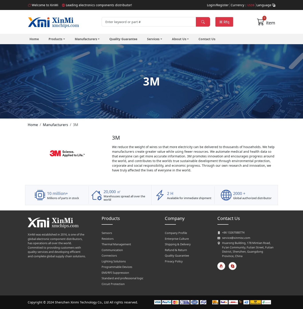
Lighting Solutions (114, 261)
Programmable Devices (117, 267)
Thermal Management (116, 244)
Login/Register (218, 5)
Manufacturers (86, 39)
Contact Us (207, 39)
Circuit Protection (113, 284)
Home (34, 39)
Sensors (107, 233)
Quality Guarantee (123, 39)
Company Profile (176, 233)
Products (55, 39)
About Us (179, 39)
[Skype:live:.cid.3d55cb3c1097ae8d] (232, 266)
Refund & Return (176, 250)
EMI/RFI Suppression (115, 273)
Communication (112, 250)
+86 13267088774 (233, 232)
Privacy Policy (174, 261)
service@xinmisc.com (236, 238)
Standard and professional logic (122, 278)
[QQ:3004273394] (221, 266)
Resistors (108, 239)
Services (153, 39)
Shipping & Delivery (178, 244)
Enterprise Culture (177, 239)
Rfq (226, 22)
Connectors (109, 256)
